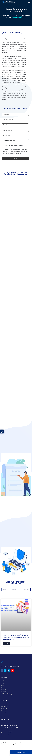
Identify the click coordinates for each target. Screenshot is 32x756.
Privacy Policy (13, 744)
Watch (6, 643)
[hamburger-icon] (29, 2)
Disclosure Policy (5, 744)
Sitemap (20, 744)
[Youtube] (12, 670)
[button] (4, 589)
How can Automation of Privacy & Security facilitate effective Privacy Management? (16, 637)
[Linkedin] (9, 670)
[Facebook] (2, 670)
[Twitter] (5, 670)
